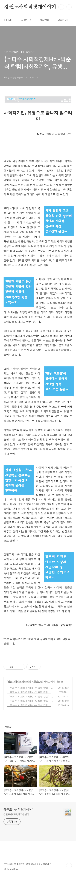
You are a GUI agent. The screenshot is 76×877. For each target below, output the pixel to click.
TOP (69, 865)
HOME (8, 20)
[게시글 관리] (21, 666)
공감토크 (26, 20)
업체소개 (63, 20)
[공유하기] (17, 666)
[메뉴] (69, 6)
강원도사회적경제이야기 (30, 7)
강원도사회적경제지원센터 (16, 814)
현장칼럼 (44, 20)
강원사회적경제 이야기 (19, 681)
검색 (61, 7)
